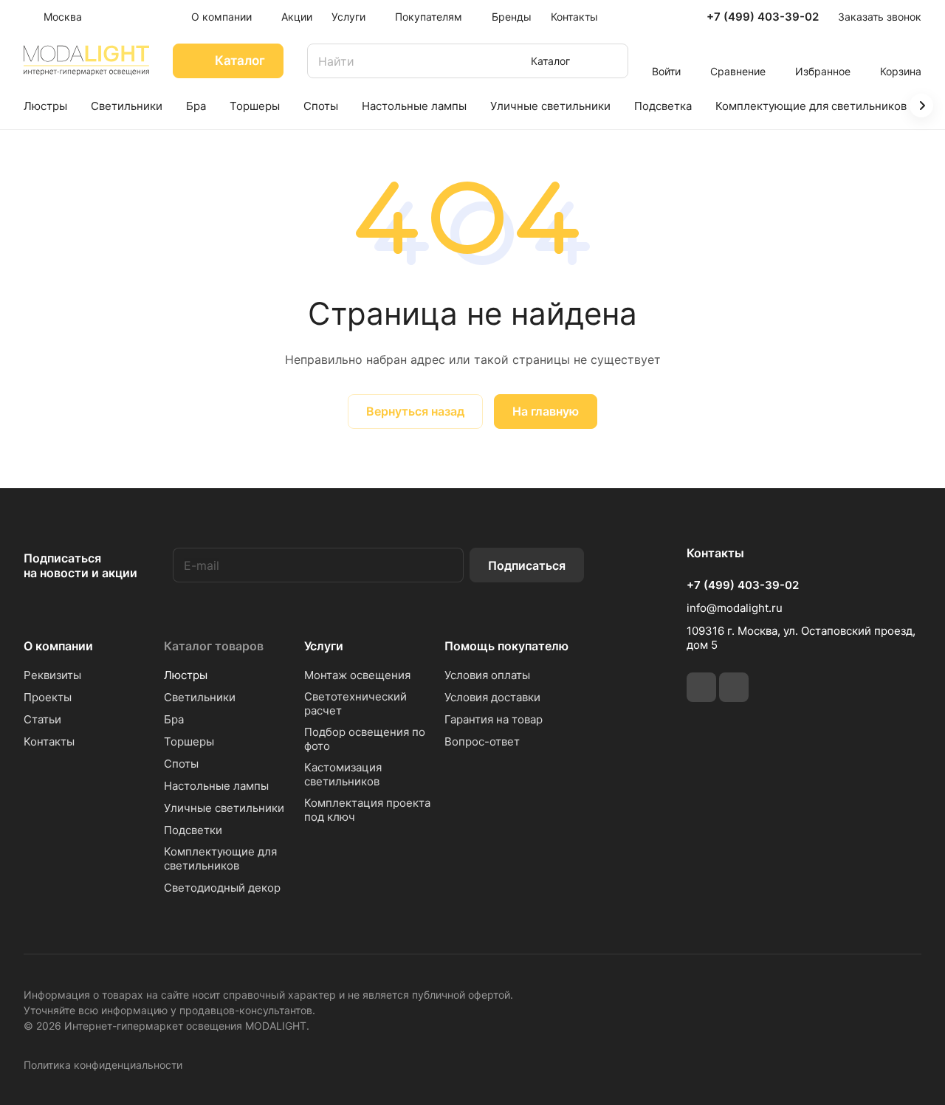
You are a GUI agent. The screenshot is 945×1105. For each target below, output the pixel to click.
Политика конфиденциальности (103, 1064)
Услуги (323, 645)
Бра (174, 719)
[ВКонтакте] (701, 687)
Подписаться (527, 565)
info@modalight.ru (735, 608)
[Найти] (609, 61)
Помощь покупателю (506, 645)
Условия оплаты (487, 675)
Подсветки (193, 830)
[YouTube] (734, 687)
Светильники (200, 697)
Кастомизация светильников (343, 774)
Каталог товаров (214, 645)
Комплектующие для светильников (220, 858)
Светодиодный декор (222, 888)
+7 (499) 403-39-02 (763, 17)
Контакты (49, 741)
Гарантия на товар (493, 719)
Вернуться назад (415, 411)
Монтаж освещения (357, 675)
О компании (58, 645)
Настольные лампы (216, 786)
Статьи (42, 719)
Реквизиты (52, 675)
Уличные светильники (224, 808)
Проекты (48, 697)
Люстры (185, 675)
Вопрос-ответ (482, 741)
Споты (181, 764)
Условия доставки (492, 697)
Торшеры (189, 741)
